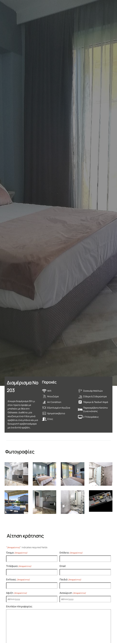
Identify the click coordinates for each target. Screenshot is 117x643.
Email (63, 566)
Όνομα (16, 552)
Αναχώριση (73, 593)
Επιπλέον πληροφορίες (19, 606)
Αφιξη (16, 593)
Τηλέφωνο (18, 566)
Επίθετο (71, 552)
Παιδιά (70, 579)
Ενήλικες (18, 579)
